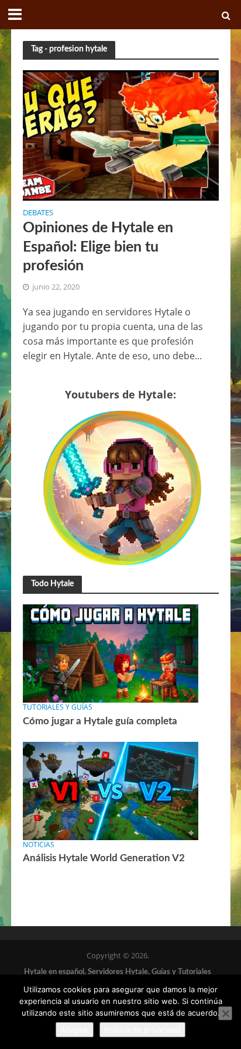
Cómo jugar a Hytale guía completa (100, 721)
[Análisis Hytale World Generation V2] (110, 790)
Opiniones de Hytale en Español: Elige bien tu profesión (98, 247)
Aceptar (74, 1029)
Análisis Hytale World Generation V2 (104, 858)
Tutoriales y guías (57, 707)
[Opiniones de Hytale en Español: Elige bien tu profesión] (121, 134)
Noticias (38, 844)
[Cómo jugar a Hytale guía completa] (110, 653)
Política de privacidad (142, 1029)
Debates (38, 213)
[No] (225, 1013)
